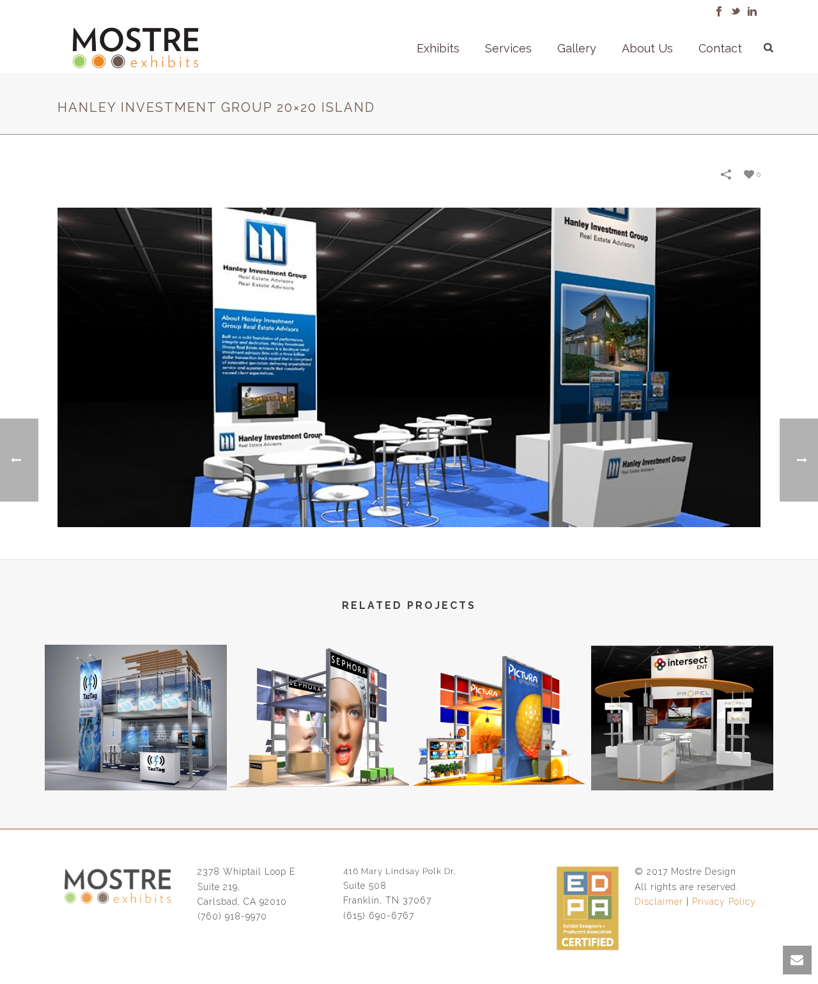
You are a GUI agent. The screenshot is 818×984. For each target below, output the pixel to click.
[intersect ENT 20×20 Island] (682, 696)
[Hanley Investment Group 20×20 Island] (409, 367)
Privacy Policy (724, 901)
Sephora (317, 756)
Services (508, 48)
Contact (720, 48)
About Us (647, 48)
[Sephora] (318, 696)
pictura (500, 756)
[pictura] (500, 696)
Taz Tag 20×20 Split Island (136, 756)
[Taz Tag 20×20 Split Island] (136, 696)
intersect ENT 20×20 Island (682, 756)
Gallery (576, 48)
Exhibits (438, 48)
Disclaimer (659, 901)
